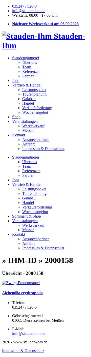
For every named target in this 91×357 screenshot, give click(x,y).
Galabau (29, 99)
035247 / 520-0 (24, 6)
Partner (28, 76)
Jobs (15, 80)
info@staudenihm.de (28, 11)
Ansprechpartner (35, 139)
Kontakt (18, 135)
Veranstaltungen (25, 121)
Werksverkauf (33, 126)
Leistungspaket (34, 89)
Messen (28, 130)
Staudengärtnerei (25, 58)
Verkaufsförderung (37, 108)
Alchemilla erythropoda (22, 293)
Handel (28, 103)
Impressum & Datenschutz (43, 148)
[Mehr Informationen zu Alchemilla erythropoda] (21, 283)
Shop (16, 117)
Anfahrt (28, 144)
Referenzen (31, 71)
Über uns (29, 62)
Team (26, 67)
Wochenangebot (35, 112)
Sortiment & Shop (26, 216)
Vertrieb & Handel (26, 85)
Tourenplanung (34, 94)
